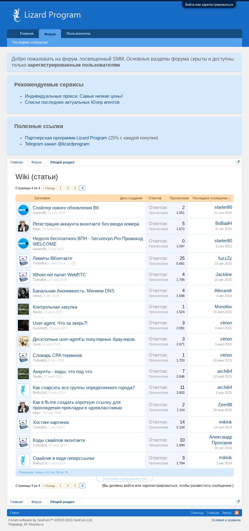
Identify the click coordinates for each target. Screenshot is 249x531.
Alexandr (223, 290)
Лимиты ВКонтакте (52, 258)
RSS (237, 513)
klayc (37, 229)
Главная (26, 33)
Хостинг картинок (51, 422)
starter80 (39, 213)
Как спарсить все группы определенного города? (84, 387)
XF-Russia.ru (33, 524)
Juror (36, 344)
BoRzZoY (40, 392)
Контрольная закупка (55, 307)
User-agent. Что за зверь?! (60, 323)
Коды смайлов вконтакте (59, 440)
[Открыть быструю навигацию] (238, 162)
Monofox (223, 306)
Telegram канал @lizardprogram (57, 143)
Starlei (37, 312)
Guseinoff (40, 328)
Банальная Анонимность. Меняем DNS (73, 290)
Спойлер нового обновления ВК (66, 207)
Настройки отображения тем (125, 478)
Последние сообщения (30, 42)
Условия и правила (225, 520)
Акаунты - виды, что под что (62, 371)
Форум (50, 34)
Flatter (14, 513)
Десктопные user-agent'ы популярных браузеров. (84, 339)
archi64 (224, 371)
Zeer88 (225, 404)
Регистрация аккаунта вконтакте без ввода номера (86, 224)
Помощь (197, 513)
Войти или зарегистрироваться (209, 4)
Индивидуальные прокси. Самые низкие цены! (74, 96)
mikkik (225, 422)
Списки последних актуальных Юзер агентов (72, 102)
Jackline (224, 274)
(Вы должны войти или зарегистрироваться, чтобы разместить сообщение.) (168, 486)
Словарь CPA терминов (57, 355)
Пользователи (78, 33)
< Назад (49, 188)
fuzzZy (225, 258)
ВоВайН (223, 223)
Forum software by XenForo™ (51, 520)
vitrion (37, 296)
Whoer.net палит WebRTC (59, 274)
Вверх (227, 513)
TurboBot (39, 263)
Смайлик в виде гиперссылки (63, 458)
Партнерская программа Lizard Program (66, 137)
